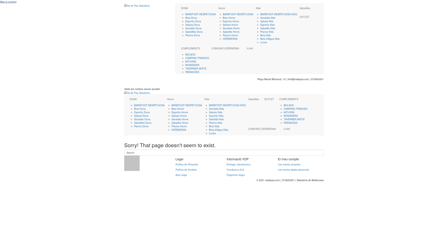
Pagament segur (236, 175)
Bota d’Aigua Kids (269, 38)
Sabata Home (230, 24)
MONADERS (192, 65)
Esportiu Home (231, 21)
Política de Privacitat (187, 164)
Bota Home (229, 17)
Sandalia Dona (193, 28)
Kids (258, 8)
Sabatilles (305, 8)
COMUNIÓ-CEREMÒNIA (225, 48)
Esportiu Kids (267, 24)
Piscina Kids (267, 31)
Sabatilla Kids (267, 28)
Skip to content (8, 2)
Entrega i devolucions (238, 164)
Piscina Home (230, 35)
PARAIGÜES (192, 72)
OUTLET (304, 17)
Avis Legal (181, 175)
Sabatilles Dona (194, 31)
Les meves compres (289, 164)
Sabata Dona (192, 24)
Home (221, 8)
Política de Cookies (186, 169)
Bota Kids (265, 35)
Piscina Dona (192, 35)
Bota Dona (191, 17)
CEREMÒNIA (230, 38)
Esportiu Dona (193, 21)
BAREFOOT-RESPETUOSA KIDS (278, 14)
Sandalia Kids (267, 17)
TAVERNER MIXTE (195, 68)
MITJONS (190, 61)
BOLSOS (190, 54)
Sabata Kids (267, 21)
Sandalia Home (231, 28)
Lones (263, 42)
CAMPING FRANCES (197, 58)
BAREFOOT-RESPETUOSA (200, 14)
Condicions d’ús (235, 169)
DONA (184, 8)
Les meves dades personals (293, 169)
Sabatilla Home (231, 31)
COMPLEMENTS (190, 48)
